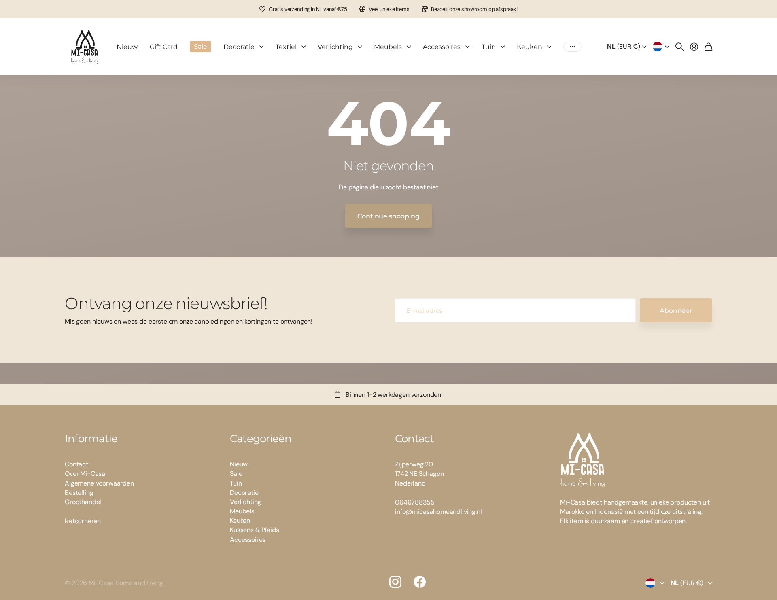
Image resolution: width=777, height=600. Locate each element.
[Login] (694, 46)
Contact (76, 464)
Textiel (286, 47)
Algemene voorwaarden (99, 483)
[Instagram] (395, 582)
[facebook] (420, 582)
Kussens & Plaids (254, 530)
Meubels (388, 47)
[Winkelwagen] (708, 46)
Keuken (529, 47)
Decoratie (239, 47)
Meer (572, 47)
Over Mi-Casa (85, 473)
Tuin (489, 47)
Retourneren (83, 521)
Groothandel (83, 502)
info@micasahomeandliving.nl (438, 511)
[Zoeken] (679, 46)
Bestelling (79, 492)
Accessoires (442, 47)
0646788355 (414, 502)
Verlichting (335, 47)
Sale (236, 473)
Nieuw (127, 47)
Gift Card (164, 47)
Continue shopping (388, 216)
